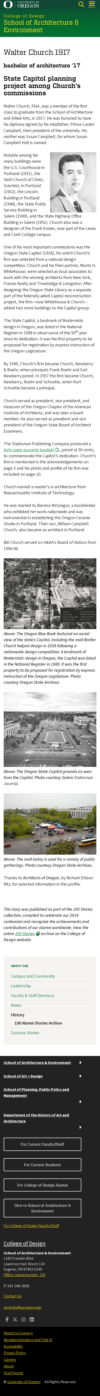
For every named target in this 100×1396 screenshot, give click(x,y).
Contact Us (12, 1296)
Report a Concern (18, 1333)
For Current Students (42, 1165)
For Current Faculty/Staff (42, 1144)
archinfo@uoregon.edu (22, 1307)
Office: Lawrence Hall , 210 (24, 1275)
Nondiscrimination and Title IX (28, 1340)
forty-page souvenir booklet (29, 450)
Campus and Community (33, 976)
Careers (10, 1359)
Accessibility (13, 1346)
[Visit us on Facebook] (7, 1320)
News (16, 1005)
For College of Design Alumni (42, 1185)
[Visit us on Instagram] (23, 1320)
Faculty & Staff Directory (32, 996)
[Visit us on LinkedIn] (32, 1320)
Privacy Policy (15, 1353)
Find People (13, 1373)
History (18, 1015)
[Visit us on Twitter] (15, 1320)
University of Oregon (23, 1382)
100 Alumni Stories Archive (38, 1023)
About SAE (19, 966)
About (9, 1366)
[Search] (81, 4)
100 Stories (25, 934)
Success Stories (25, 1033)
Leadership (21, 986)
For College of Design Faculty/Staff (31, 1226)
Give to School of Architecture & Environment (43, 1208)
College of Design (25, 1243)
